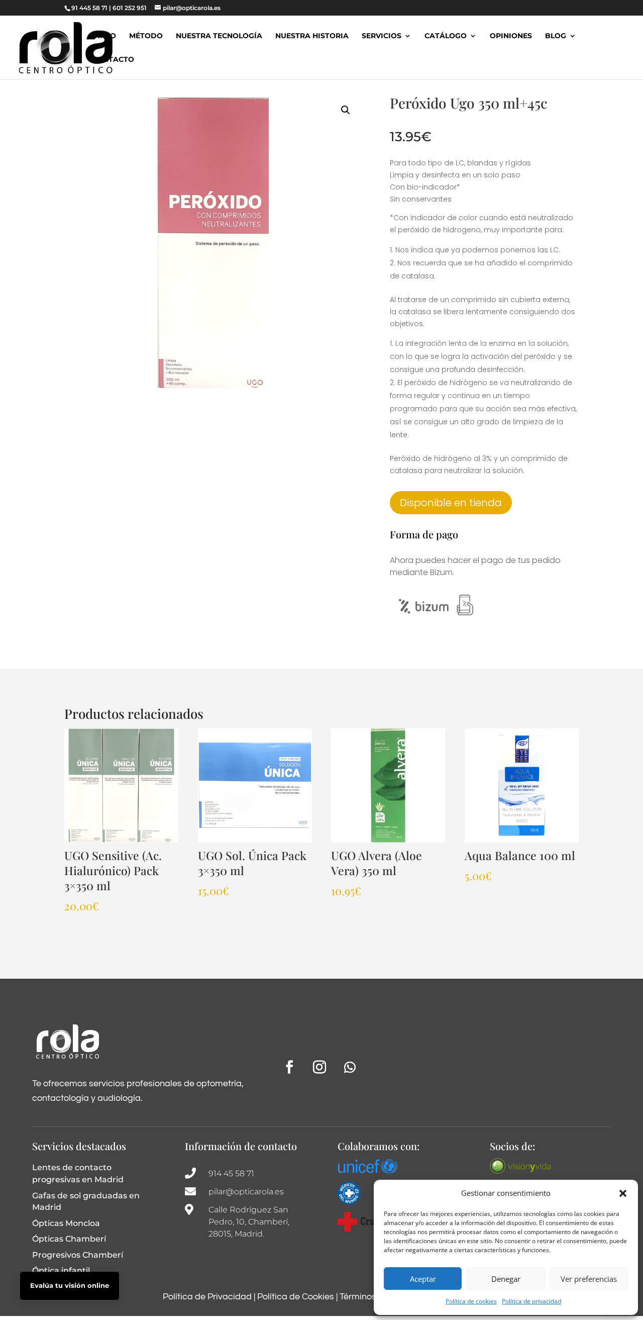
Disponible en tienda (451, 503)
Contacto (113, 60)
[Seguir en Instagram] (319, 1067)
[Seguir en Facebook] (289, 1067)
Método (146, 36)
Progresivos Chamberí (77, 1255)
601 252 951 (130, 8)
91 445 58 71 (89, 8)
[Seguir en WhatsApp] (350, 1067)
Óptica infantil (61, 1270)
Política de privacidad (531, 1301)
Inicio (104, 36)
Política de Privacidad (207, 1296)
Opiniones (511, 36)
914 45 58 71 (231, 1173)
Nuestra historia (312, 36)
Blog (555, 36)
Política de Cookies (295, 1296)
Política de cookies (471, 1301)
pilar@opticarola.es (246, 1191)
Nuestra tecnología (219, 36)
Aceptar (423, 1279)
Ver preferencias (589, 1279)
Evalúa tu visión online (69, 1285)
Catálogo (445, 36)
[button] (623, 1193)
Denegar (505, 1279)
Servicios (381, 36)
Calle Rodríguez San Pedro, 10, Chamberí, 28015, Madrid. (248, 1222)
